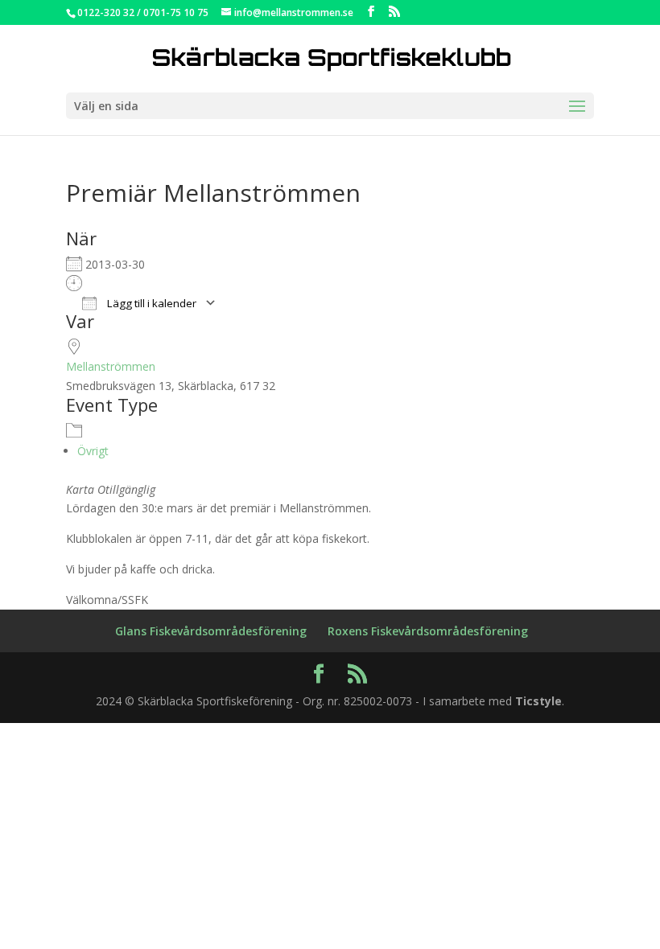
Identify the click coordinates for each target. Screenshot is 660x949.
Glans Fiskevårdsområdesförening (211, 631)
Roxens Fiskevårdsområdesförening (428, 631)
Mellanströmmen (110, 366)
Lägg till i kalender (150, 303)
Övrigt (93, 450)
